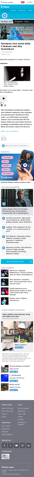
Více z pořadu (8, 268)
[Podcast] (1, 105)
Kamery (30, 10)
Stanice (4, 414)
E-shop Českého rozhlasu (13, 310)
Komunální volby (7, 411)
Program (13, 10)
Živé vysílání (7, 173)
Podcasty (5, 432)
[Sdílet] (5, 105)
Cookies (4, 470)
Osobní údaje (13, 470)
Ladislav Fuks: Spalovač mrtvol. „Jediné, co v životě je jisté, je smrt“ (18, 229)
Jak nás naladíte (23, 408)
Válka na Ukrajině (8, 408)
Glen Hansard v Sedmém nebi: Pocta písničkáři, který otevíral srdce (21, 282)
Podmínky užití (23, 470)
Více (27, 21)
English (4, 472)
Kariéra (20, 417)
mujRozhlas (5, 152)
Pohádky (6, 165)
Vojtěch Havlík (13, 84)
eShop (4, 417)
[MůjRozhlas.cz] (4, 64)
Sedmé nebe (5, 54)
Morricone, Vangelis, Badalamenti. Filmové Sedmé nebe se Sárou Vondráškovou (21, 273)
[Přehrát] (3, 98)
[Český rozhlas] (7, 2)
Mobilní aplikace (7, 434)
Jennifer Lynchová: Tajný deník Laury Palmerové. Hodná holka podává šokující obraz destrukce (19, 220)
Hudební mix (6, 21)
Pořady (5, 169)
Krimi (4, 161)
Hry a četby (6, 157)
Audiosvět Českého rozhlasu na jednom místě (15, 182)
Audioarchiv (22, 10)
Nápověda (21, 411)
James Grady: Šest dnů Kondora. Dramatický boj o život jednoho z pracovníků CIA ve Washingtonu (15, 211)
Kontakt (20, 419)
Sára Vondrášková (12, 131)
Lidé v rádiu (22, 414)
